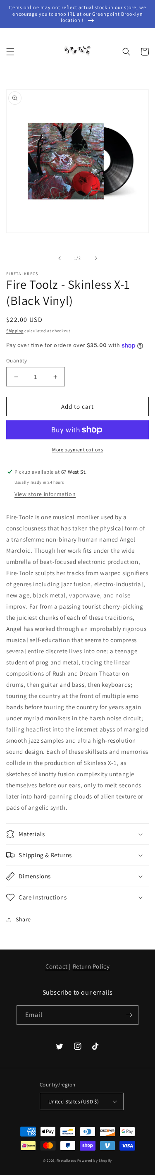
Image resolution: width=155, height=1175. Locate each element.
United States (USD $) (73, 1101)
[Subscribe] (129, 1015)
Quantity (16, 360)
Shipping (15, 330)
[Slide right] (96, 258)
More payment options (77, 449)
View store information (45, 494)
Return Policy (91, 966)
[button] (10, 52)
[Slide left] (59, 258)
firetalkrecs (66, 1160)
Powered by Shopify (94, 1160)
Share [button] (23, 919)
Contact (56, 966)
